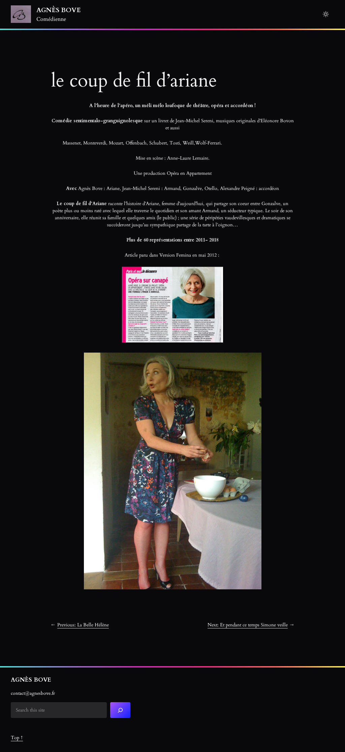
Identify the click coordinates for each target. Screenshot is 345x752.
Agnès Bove (58, 10)
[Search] (120, 710)
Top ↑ (17, 737)
